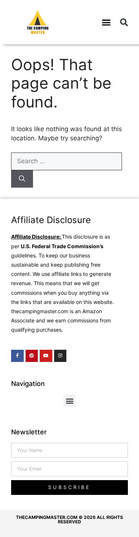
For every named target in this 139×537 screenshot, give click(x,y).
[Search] (22, 179)
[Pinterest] (32, 356)
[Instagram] (60, 356)
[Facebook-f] (17, 356)
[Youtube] (46, 356)
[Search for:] (66, 161)
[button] (106, 22)
